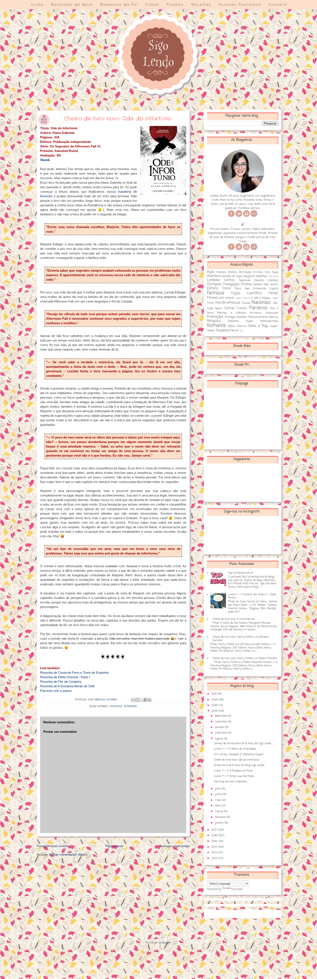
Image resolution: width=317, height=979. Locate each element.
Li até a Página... (261, 298)
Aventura (214, 276)
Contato (277, 4)
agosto (219, 739)
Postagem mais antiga (174, 846)
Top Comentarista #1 (240, 573)
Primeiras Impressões (264, 313)
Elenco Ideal (242, 289)
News (218, 308)
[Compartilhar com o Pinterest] (149, 700)
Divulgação (231, 284)
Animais (258, 272)
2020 (215, 700)
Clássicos (273, 276)
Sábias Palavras (237, 326)
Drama (246, 284)
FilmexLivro (215, 298)
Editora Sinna (219, 288)
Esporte (274, 289)
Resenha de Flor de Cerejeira (60, 681)
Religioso (213, 321)
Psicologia (230, 317)
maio (218, 800)
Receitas (201, 4)
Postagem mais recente (53, 846)
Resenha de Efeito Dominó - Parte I (65, 677)
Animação (245, 272)
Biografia (249, 276)
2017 (215, 830)
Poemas (175, 4)
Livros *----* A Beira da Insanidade (235, 749)
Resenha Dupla (240, 321)
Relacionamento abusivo (263, 317)
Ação (210, 272)
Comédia (213, 280)
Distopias (214, 284)
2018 (215, 711)
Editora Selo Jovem (265, 284)
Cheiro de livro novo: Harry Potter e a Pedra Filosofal (245, 658)
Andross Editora (227, 272)
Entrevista (259, 289)
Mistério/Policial (227, 302)
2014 (215, 847)
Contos (229, 280)
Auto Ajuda (271, 272)
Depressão (244, 280)
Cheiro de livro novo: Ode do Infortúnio (236, 760)
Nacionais (261, 302)
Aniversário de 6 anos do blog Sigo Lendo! (239, 765)
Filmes (152, 4)
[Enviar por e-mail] (133, 700)
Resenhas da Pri (119, 4)
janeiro (219, 823)
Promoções (215, 317)
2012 (215, 858)
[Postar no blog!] (137, 700)
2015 (215, 841)
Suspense (130, 706)
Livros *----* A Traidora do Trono (233, 771)
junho (219, 794)
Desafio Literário (266, 280)
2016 (215, 835)
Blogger (166, 943)
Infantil (229, 298)
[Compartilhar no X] (141, 700)
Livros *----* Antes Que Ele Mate (234, 776)
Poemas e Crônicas (231, 313)
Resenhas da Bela (72, 4)
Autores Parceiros (239, 4)
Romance (216, 325)
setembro (221, 733)
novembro (221, 722)
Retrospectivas (269, 321)
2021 (215, 694)
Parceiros (258, 308)
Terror (235, 331)
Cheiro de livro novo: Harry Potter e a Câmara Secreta (241, 638)
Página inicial (114, 846)
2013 (215, 853)
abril (218, 806)
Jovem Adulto (242, 298)
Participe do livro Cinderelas (230, 782)
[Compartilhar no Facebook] (145, 700)
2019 (215, 705)
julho (218, 789)
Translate (237, 889)
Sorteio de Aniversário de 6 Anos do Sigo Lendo (242, 743)
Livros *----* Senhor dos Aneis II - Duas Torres (252, 596)
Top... (241, 330)
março (219, 811)
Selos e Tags (258, 326)
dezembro (221, 716)
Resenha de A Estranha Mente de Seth (67, 686)
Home (37, 4)
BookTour (261, 276)
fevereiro (221, 817)
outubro (220, 727)
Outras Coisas (235, 308)
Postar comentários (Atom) (68, 854)
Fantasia (116, 706)
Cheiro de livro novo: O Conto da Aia (234, 619)
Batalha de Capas (232, 276)
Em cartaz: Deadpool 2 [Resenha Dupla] (238, 754)
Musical (246, 303)
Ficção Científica (246, 293)
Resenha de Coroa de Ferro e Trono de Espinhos (74, 672)
